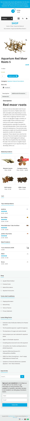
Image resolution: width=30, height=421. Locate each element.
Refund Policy (6, 304)
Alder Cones (22, 187)
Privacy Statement (7, 311)
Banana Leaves (7, 168)
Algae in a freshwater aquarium (11, 339)
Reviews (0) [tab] (5, 96)
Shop (11, 26)
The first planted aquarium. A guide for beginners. (15, 328)
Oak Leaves (7, 187)
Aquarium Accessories (8, 290)
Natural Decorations (8, 287)
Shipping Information (8, 301)
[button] (26, 40)
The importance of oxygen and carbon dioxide (14, 331)
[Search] (22, 376)
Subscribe (15, 405)
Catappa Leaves (22, 168)
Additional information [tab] (18, 93)
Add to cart (12, 76)
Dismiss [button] (26, 6)
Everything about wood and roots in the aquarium (15, 343)
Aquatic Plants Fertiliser (8, 281)
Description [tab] (5, 93)
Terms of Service (7, 308)
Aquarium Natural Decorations (15, 81)
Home (8, 26)
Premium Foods (7, 284)
